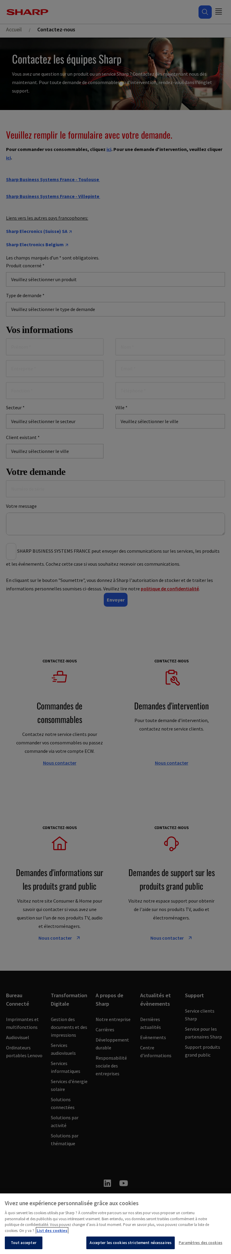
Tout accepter (23, 1242)
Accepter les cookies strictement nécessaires (130, 1242)
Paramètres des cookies (200, 1242)
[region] (115, 1223)
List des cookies (52, 1230)
